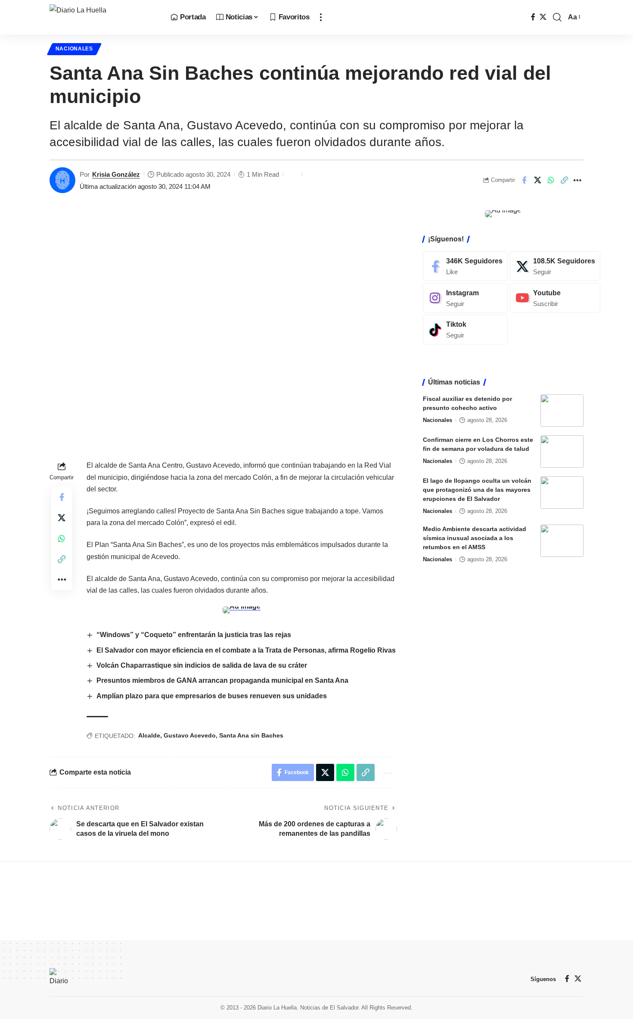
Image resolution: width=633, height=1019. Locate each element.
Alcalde (149, 735)
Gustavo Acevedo (190, 735)
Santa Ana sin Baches (251, 735)
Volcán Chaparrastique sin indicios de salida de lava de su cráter (201, 665)
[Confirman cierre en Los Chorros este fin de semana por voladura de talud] (561, 451)
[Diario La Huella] (103, 17)
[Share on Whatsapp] (551, 180)
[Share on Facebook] (524, 180)
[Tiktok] (465, 329)
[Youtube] (555, 298)
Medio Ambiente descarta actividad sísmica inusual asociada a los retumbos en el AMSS (474, 537)
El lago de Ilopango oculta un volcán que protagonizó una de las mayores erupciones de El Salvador (477, 489)
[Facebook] (533, 17)
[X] (543, 17)
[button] (321, 17)
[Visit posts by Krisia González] (62, 180)
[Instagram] (465, 298)
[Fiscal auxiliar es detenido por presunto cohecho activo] (561, 410)
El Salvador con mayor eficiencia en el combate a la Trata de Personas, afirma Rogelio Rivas (246, 650)
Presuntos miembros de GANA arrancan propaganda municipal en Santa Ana (222, 680)
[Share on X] (537, 180)
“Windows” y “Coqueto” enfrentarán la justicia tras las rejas (193, 634)
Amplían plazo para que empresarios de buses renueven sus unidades (211, 696)
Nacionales (74, 48)
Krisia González (116, 174)
